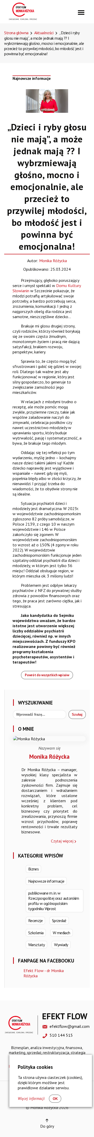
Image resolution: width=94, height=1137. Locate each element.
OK (55, 1099)
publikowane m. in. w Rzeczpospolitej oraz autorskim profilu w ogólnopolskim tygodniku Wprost (53, 900)
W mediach (61, 932)
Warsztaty (36, 944)
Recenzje (35, 920)
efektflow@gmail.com (70, 1026)
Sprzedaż (59, 920)
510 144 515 (61, 1035)
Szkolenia (35, 932)
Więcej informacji (31, 1098)
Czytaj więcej (62, 841)
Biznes (33, 868)
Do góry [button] (47, 1126)
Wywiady (61, 944)
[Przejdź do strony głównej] (22, 18)
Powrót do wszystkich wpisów (47, 675)
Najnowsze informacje (32, 78)
